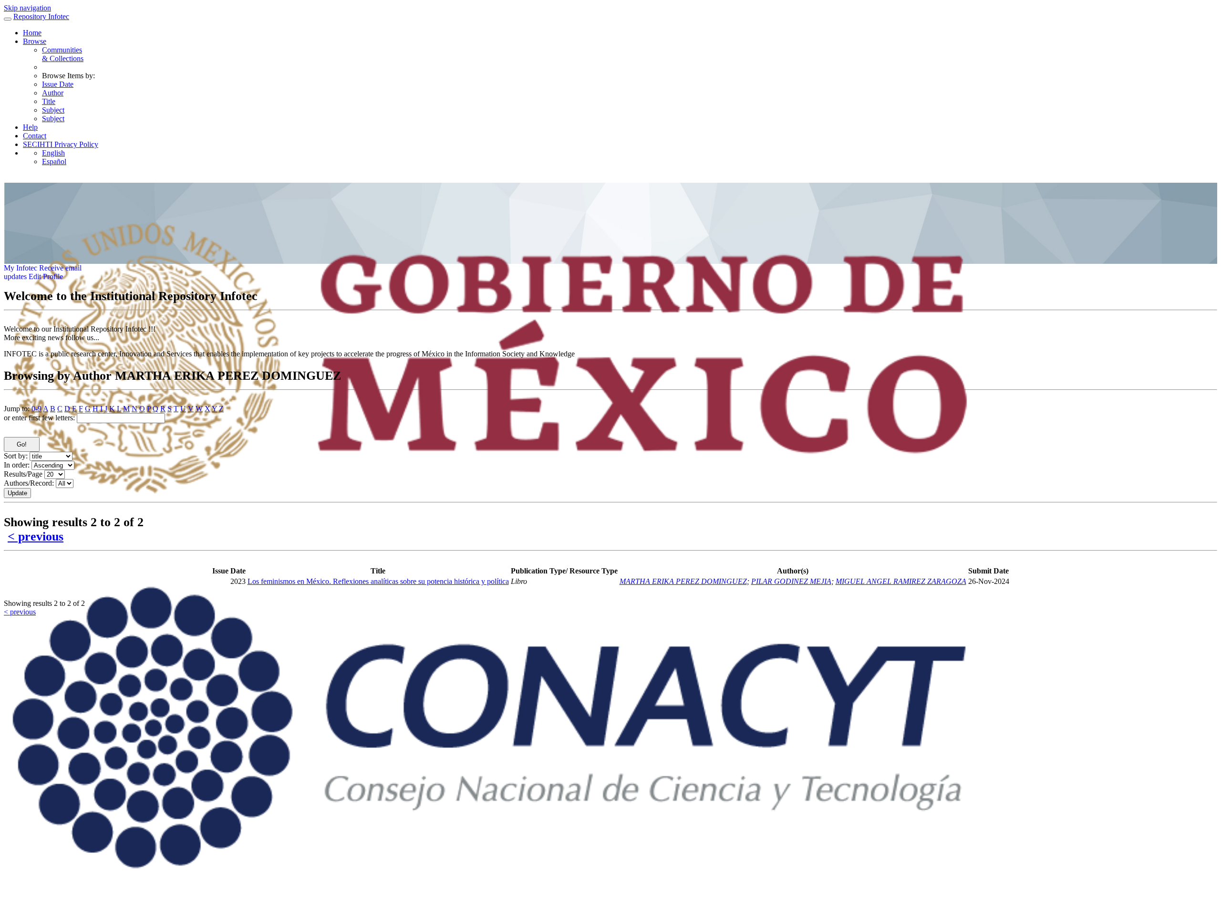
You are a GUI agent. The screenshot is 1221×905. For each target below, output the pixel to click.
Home (32, 33)
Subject (53, 110)
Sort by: (16, 456)
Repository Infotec (41, 16)
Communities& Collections (62, 54)
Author (52, 93)
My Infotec (20, 268)
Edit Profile (46, 276)
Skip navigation (27, 8)
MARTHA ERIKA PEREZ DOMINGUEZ (683, 581)
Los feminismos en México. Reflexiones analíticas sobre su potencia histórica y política (378, 581)
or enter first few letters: (39, 418)
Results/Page (23, 474)
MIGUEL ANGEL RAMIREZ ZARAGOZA (901, 581)
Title (48, 101)
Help (30, 127)
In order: (17, 465)
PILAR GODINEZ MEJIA (791, 581)
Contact (34, 136)
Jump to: (17, 409)
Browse (34, 41)
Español (54, 161)
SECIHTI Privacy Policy (60, 144)
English (53, 153)
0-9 (36, 409)
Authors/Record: (29, 483)
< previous (35, 536)
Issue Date (57, 84)
